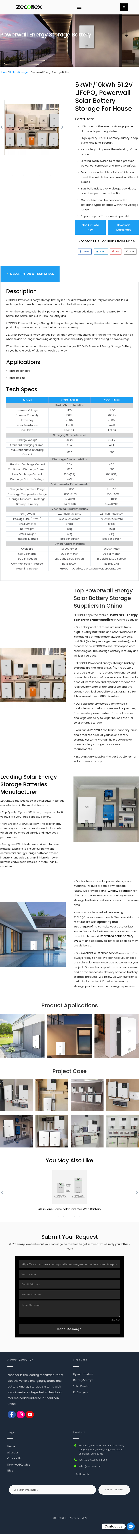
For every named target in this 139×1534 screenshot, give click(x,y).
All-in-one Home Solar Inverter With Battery (69, 1209)
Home (3, 72)
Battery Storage (18, 72)
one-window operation (116, 891)
